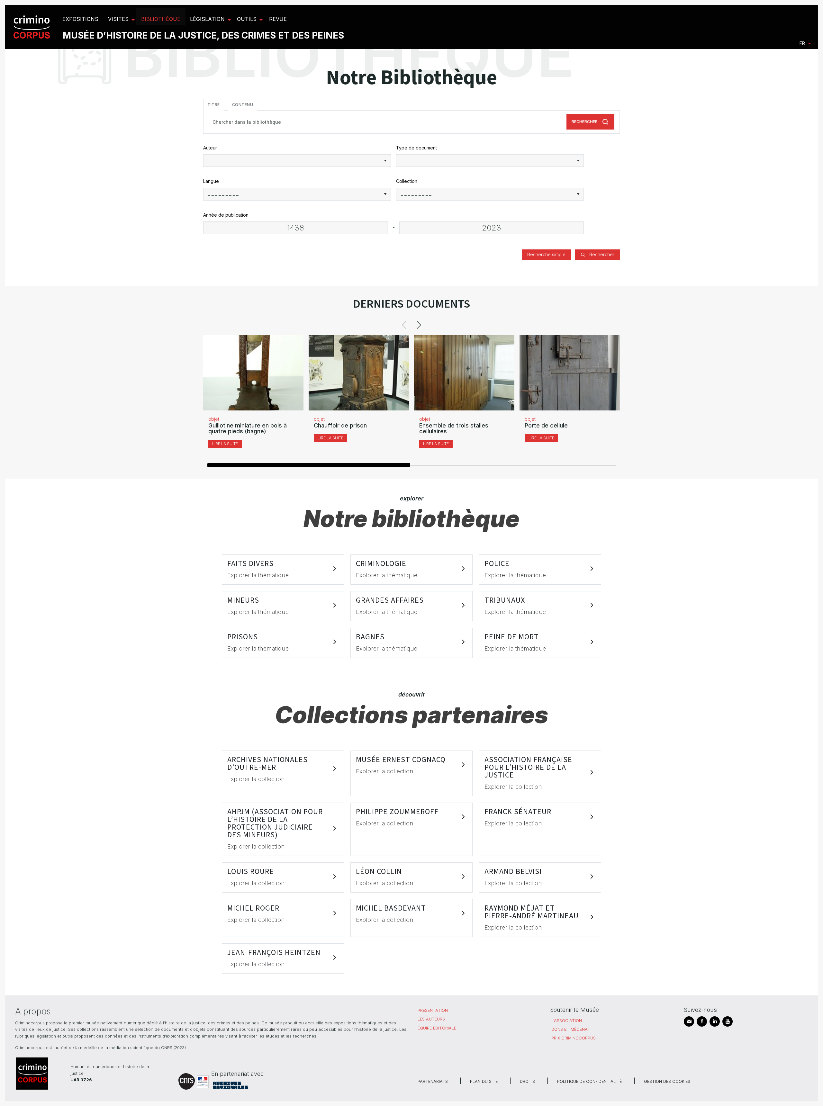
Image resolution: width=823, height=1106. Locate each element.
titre (213, 104)
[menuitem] (33, 27)
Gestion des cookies (667, 1081)
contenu (242, 104)
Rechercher (585, 121)
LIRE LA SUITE (225, 443)
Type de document (416, 147)
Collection (406, 181)
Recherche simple (546, 254)
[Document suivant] (419, 325)
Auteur (210, 147)
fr (802, 43)
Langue (211, 181)
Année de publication (226, 215)
